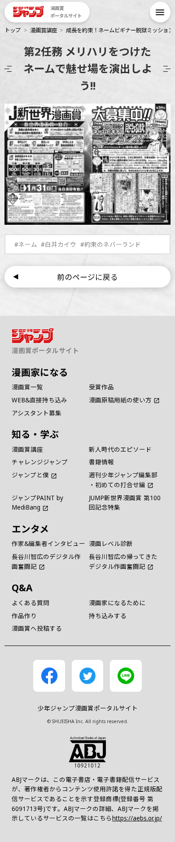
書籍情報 (101, 462)
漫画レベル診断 (111, 544)
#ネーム (25, 244)
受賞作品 (101, 387)
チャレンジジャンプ (40, 462)
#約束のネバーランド (110, 244)
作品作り (24, 616)
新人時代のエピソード (120, 449)
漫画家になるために (117, 603)
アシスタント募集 (36, 413)
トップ (12, 30)
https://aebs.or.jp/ (137, 818)
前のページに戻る (87, 277)
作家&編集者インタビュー (48, 544)
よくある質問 (30, 603)
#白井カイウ (58, 244)
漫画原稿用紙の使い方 (120, 400)
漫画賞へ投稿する (37, 628)
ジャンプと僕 (30, 475)
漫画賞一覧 (27, 387)
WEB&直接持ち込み (39, 400)
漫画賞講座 (43, 30)
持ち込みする (108, 616)
